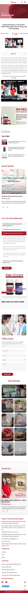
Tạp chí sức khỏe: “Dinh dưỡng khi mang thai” (19, 410)
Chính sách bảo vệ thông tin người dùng (11, 575)
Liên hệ (3, 557)
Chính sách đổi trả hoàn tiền (8, 569)
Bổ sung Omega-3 (5, 131)
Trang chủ (4, 13)
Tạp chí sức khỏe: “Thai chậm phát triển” (6, 439)
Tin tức (3, 555)
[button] (2, 2)
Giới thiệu (4, 552)
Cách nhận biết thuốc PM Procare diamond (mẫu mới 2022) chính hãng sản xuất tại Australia (16, 149)
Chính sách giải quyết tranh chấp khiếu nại (11, 564)
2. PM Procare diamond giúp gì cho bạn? (11, 229)
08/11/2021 (7, 198)
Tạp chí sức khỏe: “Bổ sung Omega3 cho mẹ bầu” (7, 410)
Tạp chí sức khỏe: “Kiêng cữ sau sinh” (20, 439)
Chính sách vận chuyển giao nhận (9, 572)
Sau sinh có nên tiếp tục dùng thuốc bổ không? (14, 196)
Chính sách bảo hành (6, 567)
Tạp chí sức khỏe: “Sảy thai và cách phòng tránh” (7, 453)
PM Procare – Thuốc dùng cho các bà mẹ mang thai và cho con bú (13, 396)
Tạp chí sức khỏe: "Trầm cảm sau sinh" (19, 453)
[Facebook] (2, 582)
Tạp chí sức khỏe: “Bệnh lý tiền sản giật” (20, 425)
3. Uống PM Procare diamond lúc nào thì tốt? (12, 233)
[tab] (14, 224)
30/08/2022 (7, 504)
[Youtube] (6, 582)
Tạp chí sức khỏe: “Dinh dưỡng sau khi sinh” (6, 425)
